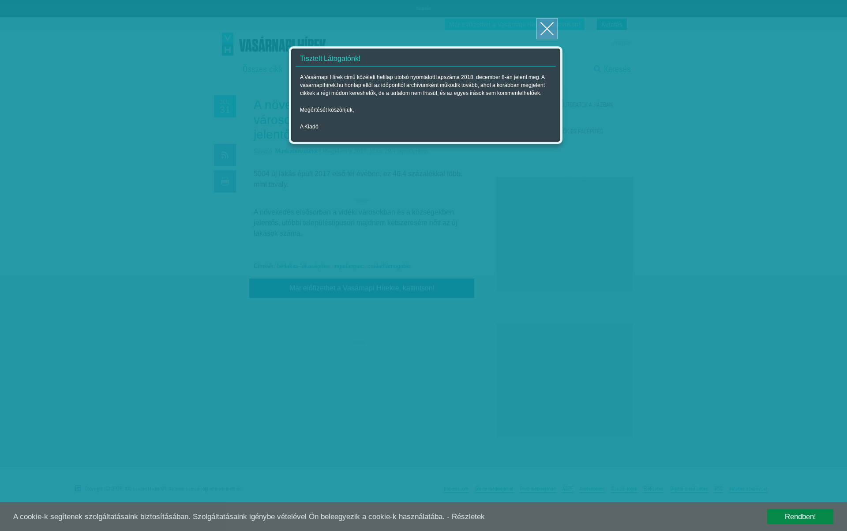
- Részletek (466, 516)
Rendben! (800, 516)
